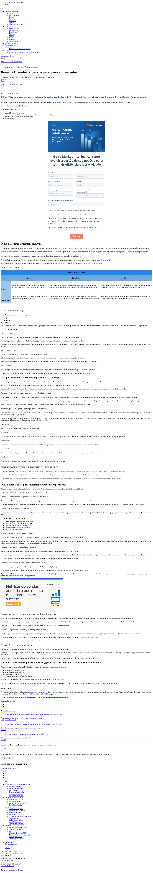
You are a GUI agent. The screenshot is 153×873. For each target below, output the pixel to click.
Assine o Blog (6, 62)
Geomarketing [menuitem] (14, 41)
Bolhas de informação (16, 796)
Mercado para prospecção (17, 799)
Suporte (7, 848)
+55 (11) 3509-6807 (7, 860)
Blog (10, 831)
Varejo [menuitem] (11, 37)
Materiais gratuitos (15, 829)
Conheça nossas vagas (8, 768)
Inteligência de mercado (8, 720)
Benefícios (12, 814)
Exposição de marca (15, 786)
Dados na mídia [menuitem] (14, 15)
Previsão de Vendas (15, 805)
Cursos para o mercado (16, 839)
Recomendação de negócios (18, 803)
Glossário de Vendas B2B (17, 833)
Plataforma (8, 842)
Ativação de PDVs (15, 812)
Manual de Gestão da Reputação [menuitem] (19, 49)
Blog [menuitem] (6, 26)
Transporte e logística (16, 809)
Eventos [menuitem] (11, 17)
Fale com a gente (16, 62)
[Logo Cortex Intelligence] (14, 2)
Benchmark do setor (15, 790)
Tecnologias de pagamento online (20, 816)
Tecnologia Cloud (15, 822)
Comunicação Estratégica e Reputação (17, 784)
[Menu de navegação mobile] (1, 8)
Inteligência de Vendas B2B (14, 797)
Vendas (3, 730)
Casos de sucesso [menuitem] (10, 45)
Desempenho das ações (16, 792)
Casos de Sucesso (11, 844)
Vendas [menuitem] (11, 36)
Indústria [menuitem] (12, 39)
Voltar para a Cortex (7, 56)
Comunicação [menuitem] (13, 30)
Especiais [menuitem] (8, 47)
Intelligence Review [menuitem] (11, 11)
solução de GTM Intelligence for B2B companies (39, 694)
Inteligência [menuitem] (13, 32)
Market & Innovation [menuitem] (16, 24)
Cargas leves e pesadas (16, 824)
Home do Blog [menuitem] (14, 28)
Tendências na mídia (16, 794)
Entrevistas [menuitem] (12, 21)
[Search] (21, 58)
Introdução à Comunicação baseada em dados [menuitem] (24, 52)
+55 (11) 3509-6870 (7, 866)
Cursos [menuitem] (7, 51)
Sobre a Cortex (10, 846)
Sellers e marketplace (16, 820)
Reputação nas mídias (16, 788)
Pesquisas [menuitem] (12, 19)
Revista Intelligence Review (18, 827)
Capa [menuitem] (11, 13)
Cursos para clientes (15, 837)
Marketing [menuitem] (12, 34)
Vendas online (13, 818)
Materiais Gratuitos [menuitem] (11, 43)
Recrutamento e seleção (17, 811)
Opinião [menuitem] (11, 23)
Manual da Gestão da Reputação (19, 835)
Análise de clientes (15, 801)
